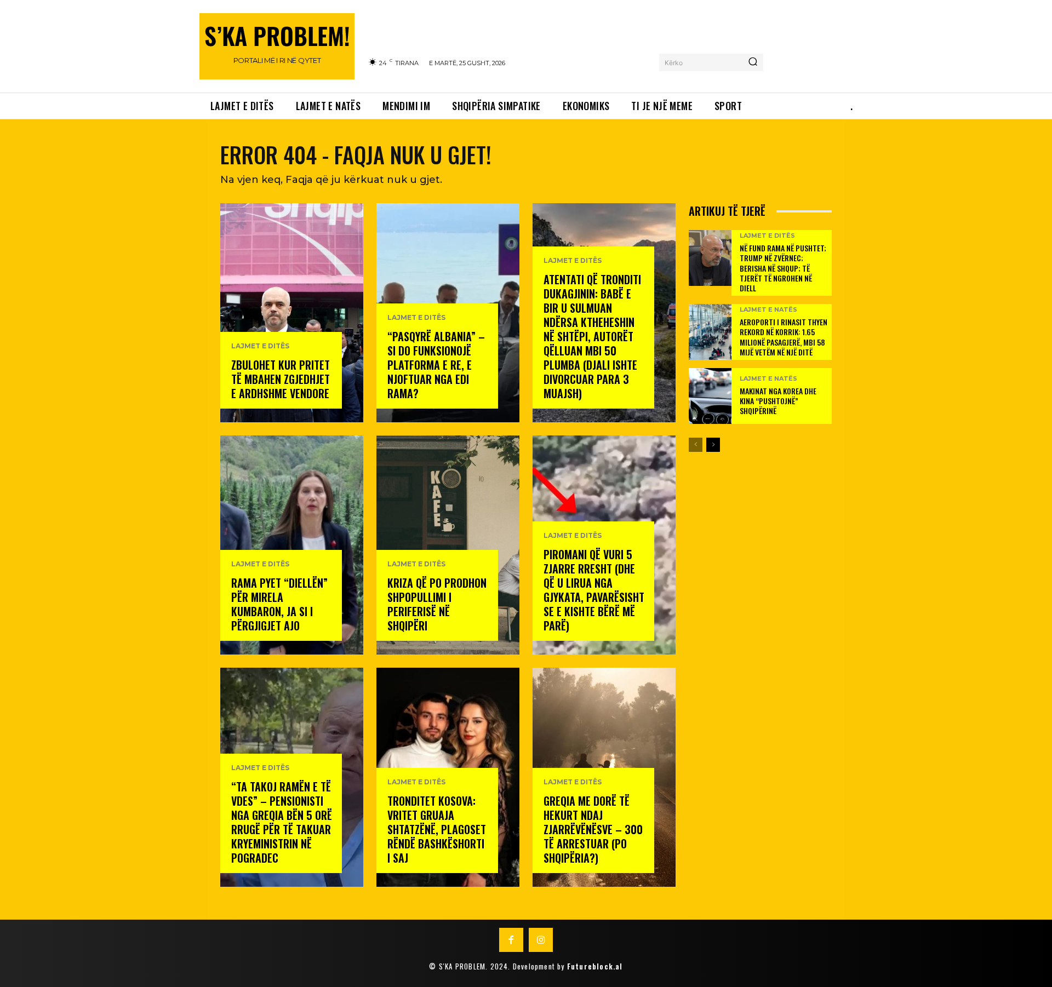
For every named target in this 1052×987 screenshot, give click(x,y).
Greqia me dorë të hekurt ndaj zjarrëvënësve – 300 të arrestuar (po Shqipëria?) (593, 829)
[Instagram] (541, 940)
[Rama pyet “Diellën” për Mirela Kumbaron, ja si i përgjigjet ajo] (291, 545)
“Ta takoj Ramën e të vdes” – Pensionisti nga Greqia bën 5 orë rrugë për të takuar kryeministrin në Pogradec (281, 822)
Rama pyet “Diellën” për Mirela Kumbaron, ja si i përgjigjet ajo (279, 604)
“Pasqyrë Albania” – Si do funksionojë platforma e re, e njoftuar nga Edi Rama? (436, 364)
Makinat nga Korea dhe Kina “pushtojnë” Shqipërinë (778, 400)
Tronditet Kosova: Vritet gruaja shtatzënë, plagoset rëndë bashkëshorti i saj (436, 829)
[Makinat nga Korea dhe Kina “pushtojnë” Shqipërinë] (710, 396)
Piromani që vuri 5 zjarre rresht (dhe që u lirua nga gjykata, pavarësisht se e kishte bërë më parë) (594, 590)
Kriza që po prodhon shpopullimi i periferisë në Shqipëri (437, 604)
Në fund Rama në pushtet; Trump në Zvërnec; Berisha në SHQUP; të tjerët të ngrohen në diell (783, 268)
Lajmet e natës (768, 310)
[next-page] (713, 445)
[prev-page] (695, 445)
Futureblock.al (595, 966)
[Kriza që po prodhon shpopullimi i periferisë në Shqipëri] (447, 545)
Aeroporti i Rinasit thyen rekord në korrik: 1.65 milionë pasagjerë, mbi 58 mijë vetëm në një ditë (783, 337)
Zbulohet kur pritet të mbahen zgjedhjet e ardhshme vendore (280, 379)
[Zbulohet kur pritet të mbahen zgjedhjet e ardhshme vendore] (291, 312)
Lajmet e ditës (260, 346)
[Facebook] (511, 940)
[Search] (752, 62)
